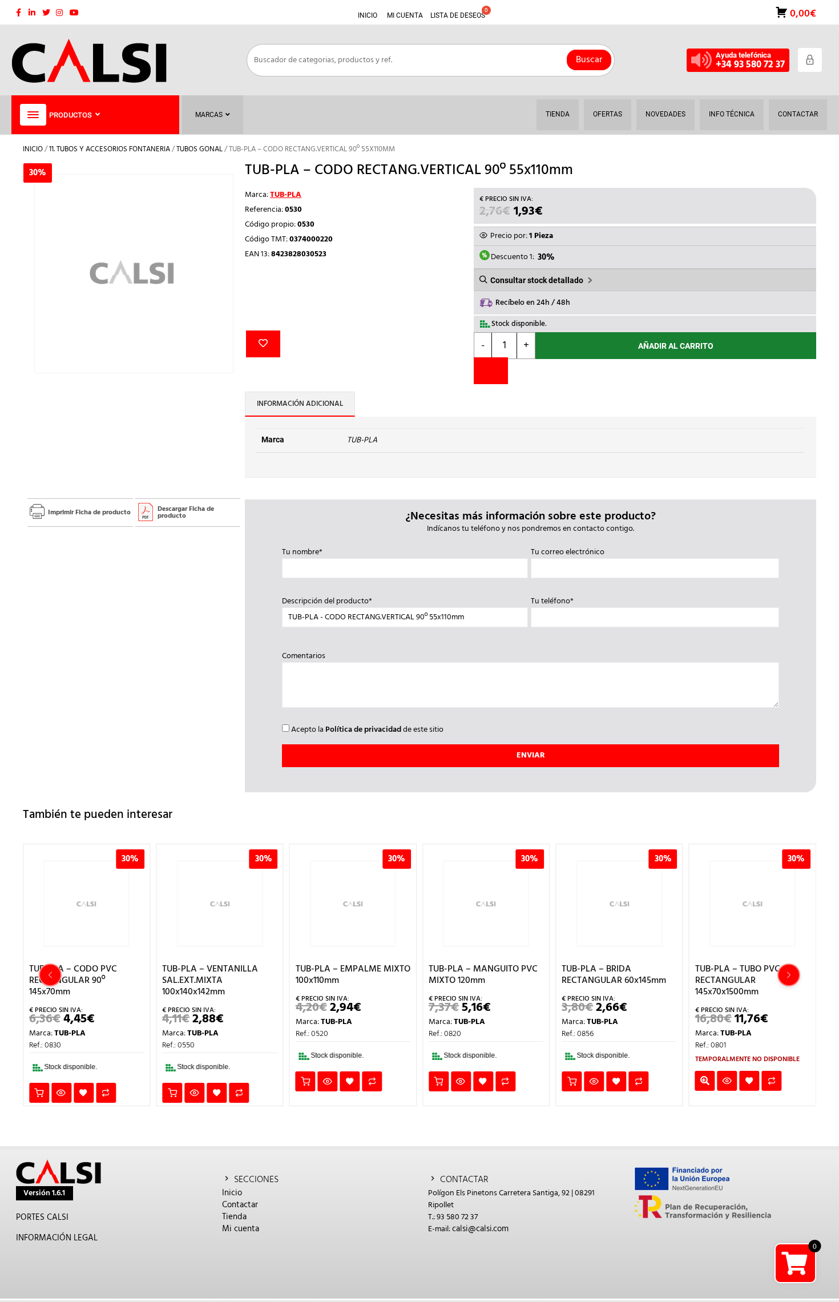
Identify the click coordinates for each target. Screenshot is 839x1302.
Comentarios (303, 656)
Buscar (589, 60)
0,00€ (802, 13)
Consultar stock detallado (536, 280)
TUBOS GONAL (199, 149)
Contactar (240, 1205)
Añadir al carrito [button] (39, 1093)
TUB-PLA (285, 194)
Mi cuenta (240, 1229)
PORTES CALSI (42, 1217)
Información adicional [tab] (300, 404)
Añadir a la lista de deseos (263, 343)
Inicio (33, 149)
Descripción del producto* (327, 601)
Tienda (234, 1217)
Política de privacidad (363, 729)
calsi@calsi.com (480, 1229)
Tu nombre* (302, 552)
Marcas (209, 115)
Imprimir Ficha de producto (89, 512)
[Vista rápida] (61, 1093)
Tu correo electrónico (567, 552)
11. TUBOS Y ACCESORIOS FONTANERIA (109, 149)
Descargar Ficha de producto (186, 512)
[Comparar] (491, 370)
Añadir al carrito (675, 345)
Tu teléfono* (552, 601)
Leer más (705, 1081)
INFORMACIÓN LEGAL (57, 1238)
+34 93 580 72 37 (750, 65)
